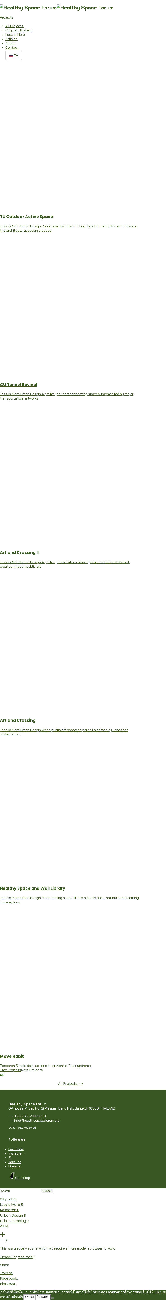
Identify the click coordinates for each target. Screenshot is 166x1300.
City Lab (8, 1199)
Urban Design (13, 1215)
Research (9, 1210)
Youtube (14, 1162)
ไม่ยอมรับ (43, 1297)
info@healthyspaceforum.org (37, 1120)
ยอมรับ (29, 1297)
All (4, 1226)
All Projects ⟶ (70, 1083)
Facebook (16, 1149)
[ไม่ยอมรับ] (52, 1298)
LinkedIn (14, 1166)
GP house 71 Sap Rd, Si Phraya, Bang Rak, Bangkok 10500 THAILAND (61, 1108)
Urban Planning (14, 1220)
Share (4, 1265)
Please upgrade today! (17, 1257)
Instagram (16, 1153)
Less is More (11, 1204)
